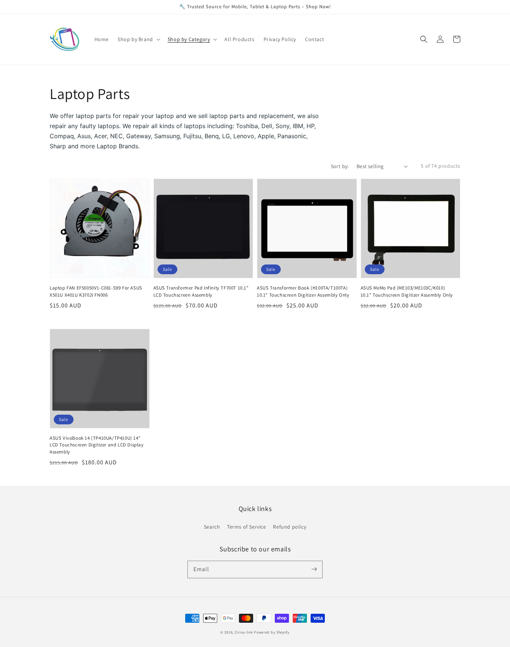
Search (212, 526)
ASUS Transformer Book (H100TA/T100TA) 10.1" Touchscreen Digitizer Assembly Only (303, 291)
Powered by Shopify (272, 632)
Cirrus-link (244, 632)
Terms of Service (246, 526)
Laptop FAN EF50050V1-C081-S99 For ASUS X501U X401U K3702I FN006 (96, 291)
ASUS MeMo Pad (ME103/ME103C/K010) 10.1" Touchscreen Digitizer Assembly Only (407, 291)
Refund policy (289, 526)
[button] (424, 39)
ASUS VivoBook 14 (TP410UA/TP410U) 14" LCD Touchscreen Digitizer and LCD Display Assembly (97, 445)
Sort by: (340, 166)
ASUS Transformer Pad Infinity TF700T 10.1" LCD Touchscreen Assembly (201, 291)
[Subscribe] (314, 569)
